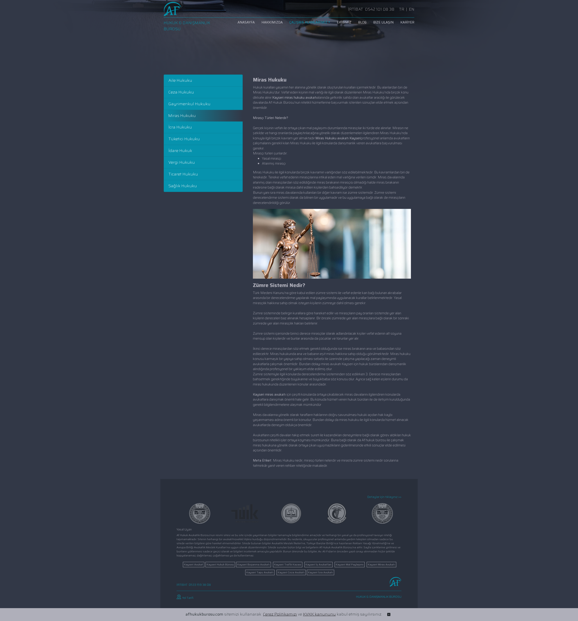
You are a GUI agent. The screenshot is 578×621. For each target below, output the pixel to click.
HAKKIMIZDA (272, 22)
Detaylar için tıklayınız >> (384, 497)
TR (401, 9)
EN (411, 9)
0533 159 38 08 (200, 584)
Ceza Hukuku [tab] (181, 92)
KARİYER (407, 22)
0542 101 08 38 (379, 9)
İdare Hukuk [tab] (180, 150)
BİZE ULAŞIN (383, 22)
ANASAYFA (246, 22)
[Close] (388, 614)
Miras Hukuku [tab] (182, 115)
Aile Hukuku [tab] (180, 80)
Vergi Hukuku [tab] (181, 162)
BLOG (362, 22)
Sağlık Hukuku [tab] (182, 186)
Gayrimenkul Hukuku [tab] (189, 104)
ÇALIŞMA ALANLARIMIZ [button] (308, 22)
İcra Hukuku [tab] (180, 127)
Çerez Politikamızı (280, 614)
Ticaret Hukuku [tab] (183, 174)
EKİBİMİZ (344, 22)
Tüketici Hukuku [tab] (184, 139)
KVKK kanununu (319, 614)
